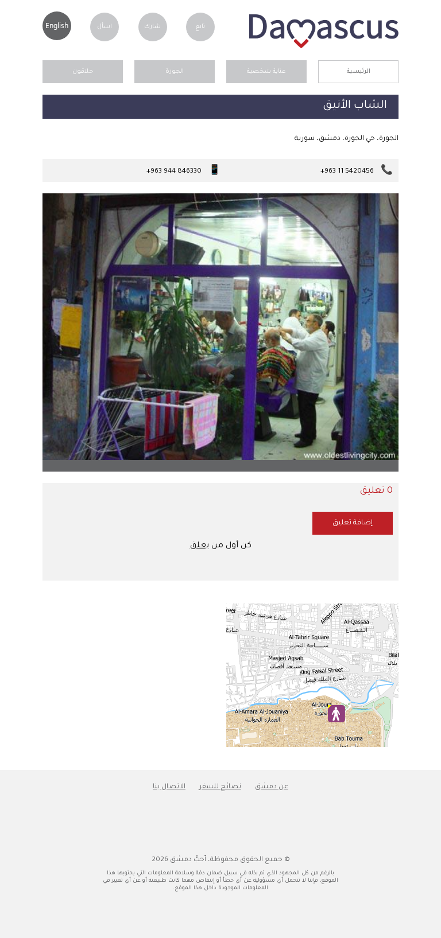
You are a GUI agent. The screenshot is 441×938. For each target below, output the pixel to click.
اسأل (104, 27)
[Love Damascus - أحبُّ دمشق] (324, 47)
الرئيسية (358, 71)
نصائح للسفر (220, 787)
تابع (200, 27)
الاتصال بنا (169, 787)
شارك (152, 27)
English (56, 25)
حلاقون (82, 71)
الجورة (174, 71)
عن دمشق (271, 787)
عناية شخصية (266, 71)
